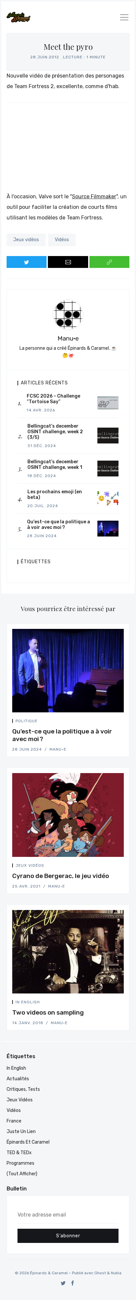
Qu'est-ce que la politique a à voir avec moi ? (62, 735)
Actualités (18, 1079)
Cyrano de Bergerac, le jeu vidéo (60, 876)
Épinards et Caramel (28, 1142)
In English (28, 1002)
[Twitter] (63, 1283)
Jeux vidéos (26, 240)
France (14, 1121)
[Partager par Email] (68, 262)
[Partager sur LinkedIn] (122, 722)
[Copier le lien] (109, 262)
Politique (27, 721)
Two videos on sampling (48, 1012)
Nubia (116, 1273)
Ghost (100, 1273)
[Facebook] (73, 1283)
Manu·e (68, 338)
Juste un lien (21, 1131)
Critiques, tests (23, 1089)
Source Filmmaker (94, 196)
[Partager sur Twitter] (27, 262)
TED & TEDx (19, 1152)
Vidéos (62, 240)
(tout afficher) (22, 1174)
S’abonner (68, 1236)
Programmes (20, 1163)
